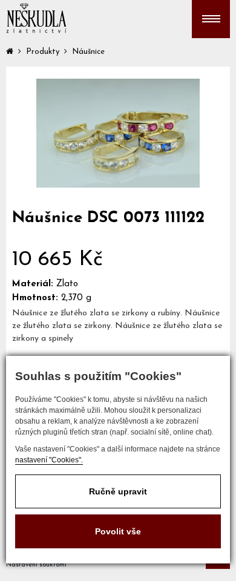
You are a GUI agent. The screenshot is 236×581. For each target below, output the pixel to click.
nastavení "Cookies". (49, 460)
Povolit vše (118, 531)
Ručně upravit (118, 491)
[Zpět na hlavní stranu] (36, 18)
